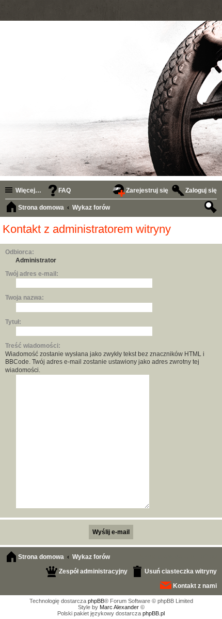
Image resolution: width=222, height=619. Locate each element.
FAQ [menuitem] (64, 190)
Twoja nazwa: (24, 297)
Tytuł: (13, 322)
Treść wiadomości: (32, 345)
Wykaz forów (91, 557)
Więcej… (28, 190)
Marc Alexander (119, 607)
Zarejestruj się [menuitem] (147, 190)
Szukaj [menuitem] (212, 208)
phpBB (96, 601)
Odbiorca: (19, 252)
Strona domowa (41, 557)
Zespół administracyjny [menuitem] (93, 571)
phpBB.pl (153, 613)
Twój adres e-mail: (31, 273)
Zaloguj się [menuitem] (201, 190)
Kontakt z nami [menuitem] (195, 585)
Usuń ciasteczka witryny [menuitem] (181, 571)
